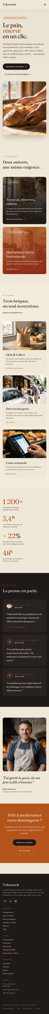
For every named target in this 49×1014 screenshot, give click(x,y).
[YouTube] (16, 901)
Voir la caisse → (12, 474)
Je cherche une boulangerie (17, 74)
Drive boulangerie (9, 919)
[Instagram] (5, 901)
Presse (5, 970)
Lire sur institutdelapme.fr (16, 627)
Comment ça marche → (15, 368)
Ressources (7, 946)
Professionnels (8, 940)
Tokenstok (11, 885)
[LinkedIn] (10, 901)
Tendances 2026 (9, 950)
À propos (6, 963)
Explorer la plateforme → (13, 312)
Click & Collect (8, 916)
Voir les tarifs (24, 851)
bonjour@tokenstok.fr (11, 990)
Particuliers (7, 943)
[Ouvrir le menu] (45, 4)
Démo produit (8, 974)
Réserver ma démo (24, 842)
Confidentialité (27, 1008)
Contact (6, 967)
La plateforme (8, 912)
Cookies (37, 1008)
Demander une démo (15, 66)
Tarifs (5, 929)
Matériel (6, 926)
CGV (18, 1008)
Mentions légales (8, 1008)
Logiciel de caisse (9, 923)
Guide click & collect (10, 953)
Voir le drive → (11, 422)
